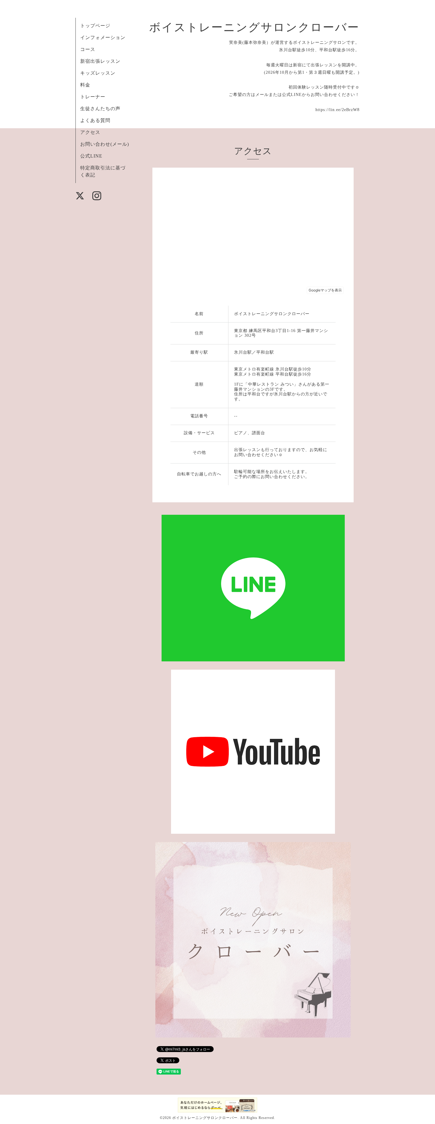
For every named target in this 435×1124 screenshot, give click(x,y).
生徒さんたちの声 (100, 108)
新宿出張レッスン (100, 61)
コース (87, 49)
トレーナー (92, 96)
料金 (85, 84)
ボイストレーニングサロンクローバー (254, 27)
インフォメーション (102, 37)
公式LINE (91, 155)
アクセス (90, 132)
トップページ (95, 25)
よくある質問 (95, 120)
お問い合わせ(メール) (104, 144)
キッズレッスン (97, 73)
